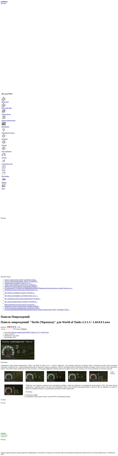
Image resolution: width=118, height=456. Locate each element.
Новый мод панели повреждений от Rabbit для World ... (22, 306)
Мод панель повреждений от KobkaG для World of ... (21, 301)
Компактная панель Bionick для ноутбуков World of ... (21, 286)
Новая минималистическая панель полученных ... (20, 304)
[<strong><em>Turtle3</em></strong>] (56, 381)
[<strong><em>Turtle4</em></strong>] (77, 381)
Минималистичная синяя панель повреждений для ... (21, 290)
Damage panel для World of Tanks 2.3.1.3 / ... (18, 283)
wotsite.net (4, 1)
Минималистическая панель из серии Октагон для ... (55, 288)
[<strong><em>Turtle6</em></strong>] (13, 394)
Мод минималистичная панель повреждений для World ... (22, 298)
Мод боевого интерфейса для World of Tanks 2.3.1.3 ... (21, 296)
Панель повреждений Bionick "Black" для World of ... (21, 281)
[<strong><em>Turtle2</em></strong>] (35, 381)
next (2, 3)
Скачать (3, 433)
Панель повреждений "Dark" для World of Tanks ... (54, 309)
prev (5, 3)
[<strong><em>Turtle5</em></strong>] (98, 381)
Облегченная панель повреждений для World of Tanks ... (22, 308)
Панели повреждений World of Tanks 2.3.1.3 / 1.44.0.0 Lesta (30, 332)
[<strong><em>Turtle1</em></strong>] (13, 381)
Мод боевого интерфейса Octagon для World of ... (19, 293)
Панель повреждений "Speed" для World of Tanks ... (21, 280)
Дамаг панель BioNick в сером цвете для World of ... (21, 285)
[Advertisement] (57, 203)
